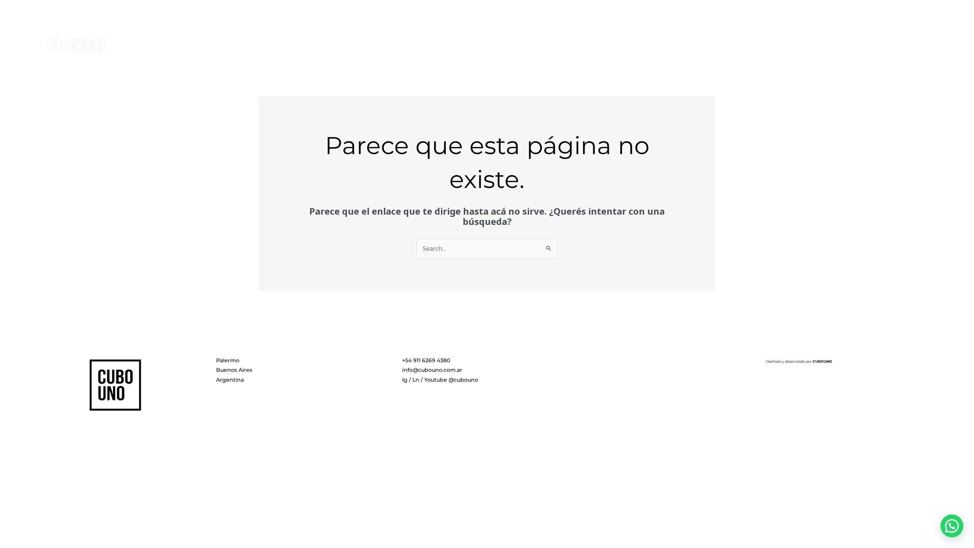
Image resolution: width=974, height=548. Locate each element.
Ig (404, 379)
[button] (952, 526)
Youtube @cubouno (451, 379)
